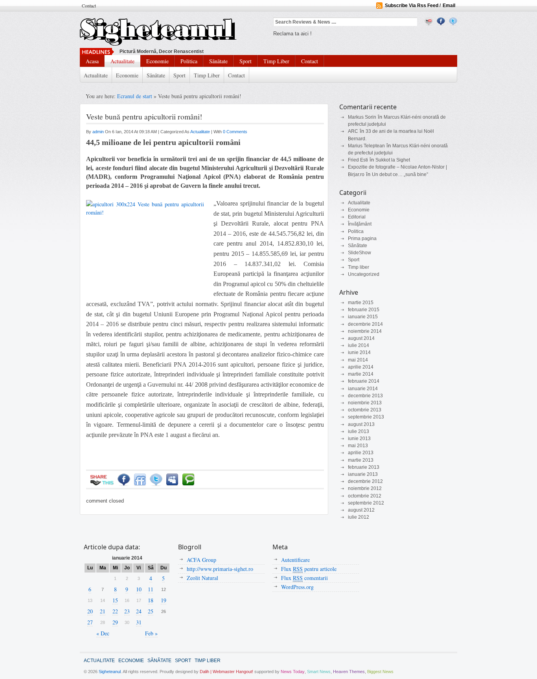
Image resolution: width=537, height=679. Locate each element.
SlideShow (359, 252)
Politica (188, 61)
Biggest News (380, 671)
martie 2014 (360, 374)
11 (150, 589)
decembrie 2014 (365, 324)
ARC (353, 131)
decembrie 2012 (365, 481)
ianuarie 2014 (363, 388)
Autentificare (295, 559)
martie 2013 (360, 460)
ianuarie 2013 (363, 474)
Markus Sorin (362, 117)
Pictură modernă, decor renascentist (162, 51)
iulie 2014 (358, 345)
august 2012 (361, 510)
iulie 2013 (358, 431)
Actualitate (122, 61)
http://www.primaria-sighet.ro (220, 569)
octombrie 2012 (364, 496)
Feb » (151, 633)
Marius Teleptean (366, 146)
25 (150, 611)
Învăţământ (359, 224)
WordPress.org (297, 587)
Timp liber (276, 61)
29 (115, 622)
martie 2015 (360, 302)
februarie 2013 (363, 467)
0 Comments (235, 131)
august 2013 (361, 424)
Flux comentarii (304, 578)
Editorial (357, 217)
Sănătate (218, 61)
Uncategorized (363, 274)
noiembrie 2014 (365, 331)
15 (115, 600)
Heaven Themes (349, 671)
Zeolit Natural (202, 578)
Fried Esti (358, 160)
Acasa (92, 61)
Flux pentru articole (309, 569)
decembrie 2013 (365, 395)
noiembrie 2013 (365, 403)
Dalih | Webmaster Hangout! (226, 671)
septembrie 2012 (366, 503)
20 (90, 611)
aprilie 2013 (360, 452)
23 (127, 611)
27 (90, 622)
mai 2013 (358, 445)
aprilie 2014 (360, 367)
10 (139, 589)
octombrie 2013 (364, 410)
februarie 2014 (363, 381)
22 (115, 611)
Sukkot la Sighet (392, 160)
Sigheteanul (110, 671)
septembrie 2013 (366, 417)
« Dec (102, 633)
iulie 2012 (358, 517)
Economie (157, 61)
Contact (89, 5)
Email (449, 5)
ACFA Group (201, 559)
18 (150, 600)
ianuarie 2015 (363, 316)
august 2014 (361, 338)
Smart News (319, 671)
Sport (245, 61)
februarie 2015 (363, 309)
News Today (293, 671)
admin (98, 131)
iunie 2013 (359, 438)
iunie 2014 (359, 352)
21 (102, 611)
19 (163, 600)
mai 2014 (358, 360)
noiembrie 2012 (365, 488)
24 (139, 611)
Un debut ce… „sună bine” (400, 174)
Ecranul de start (135, 96)
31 (139, 622)
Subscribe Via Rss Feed (411, 5)
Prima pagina (362, 238)
